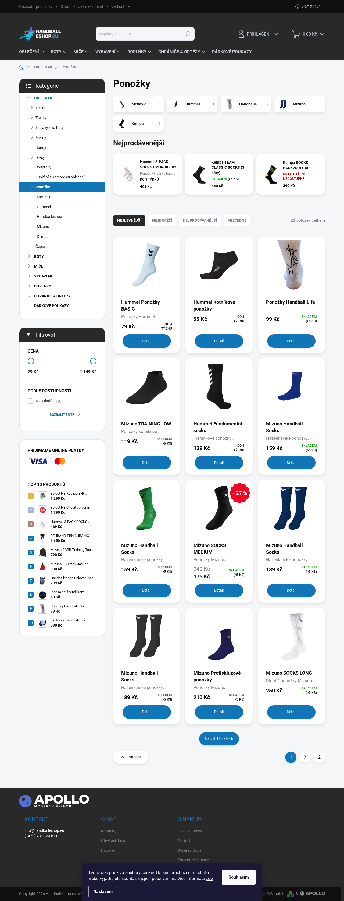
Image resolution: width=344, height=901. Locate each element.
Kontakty (108, 831)
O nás (65, 6)
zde (209, 878)
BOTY (39, 256)
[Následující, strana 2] (305, 757)
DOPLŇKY (42, 286)
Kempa (43, 236)
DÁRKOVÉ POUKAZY (51, 306)
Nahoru (134, 757)
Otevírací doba (113, 841)
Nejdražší (162, 220)
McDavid (44, 197)
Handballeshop (49, 216)
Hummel (44, 207)
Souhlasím (238, 877)
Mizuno (43, 226)
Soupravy (43, 167)
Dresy (40, 157)
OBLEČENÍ (43, 98)
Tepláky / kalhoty (49, 127)
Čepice (40, 246)
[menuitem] (32, 52)
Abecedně (237, 220)
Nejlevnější (129, 220)
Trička (40, 108)
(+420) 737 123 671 (41, 836)
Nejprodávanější (200, 220)
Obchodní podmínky (35, 6)
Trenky (40, 117)
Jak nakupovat (90, 6)
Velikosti (118, 6)
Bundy (40, 147)
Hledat (187, 34)
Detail (146, 341)
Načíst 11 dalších (219, 738)
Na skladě (48, 401)
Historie (107, 850)
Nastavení (103, 891)
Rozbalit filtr (62, 415)
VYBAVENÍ (43, 276)
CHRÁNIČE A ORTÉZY (52, 296)
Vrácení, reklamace (193, 860)
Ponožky (42, 187)
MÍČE (38, 266)
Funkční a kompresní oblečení (59, 177)
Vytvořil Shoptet (270, 894)
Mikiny (40, 137)
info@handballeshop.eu (44, 830)
